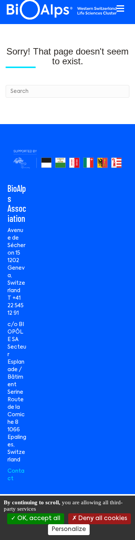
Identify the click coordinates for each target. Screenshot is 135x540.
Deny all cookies (102, 519)
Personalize (69, 529)
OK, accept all (38, 519)
